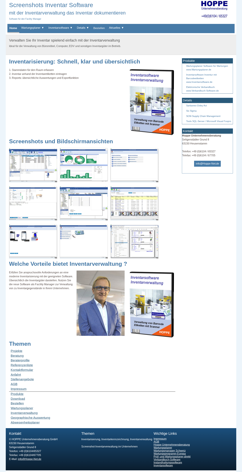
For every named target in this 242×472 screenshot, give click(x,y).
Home (13, 28)
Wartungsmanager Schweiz (170, 450)
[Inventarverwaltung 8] (84, 257)
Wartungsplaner (22, 408)
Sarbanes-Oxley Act (196, 105)
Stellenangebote (22, 379)
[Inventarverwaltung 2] (84, 180)
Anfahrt (16, 374)
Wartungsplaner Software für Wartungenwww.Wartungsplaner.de (207, 68)
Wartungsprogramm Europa (170, 453)
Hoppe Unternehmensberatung (172, 444)
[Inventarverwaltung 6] (134, 219)
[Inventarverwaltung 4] (33, 219)
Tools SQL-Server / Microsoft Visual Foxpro (208, 121)
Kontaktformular (22, 370)
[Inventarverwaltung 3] (134, 181)
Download (18, 398)
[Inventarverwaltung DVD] (151, 134)
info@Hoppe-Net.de (207, 163)
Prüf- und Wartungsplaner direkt (172, 456)
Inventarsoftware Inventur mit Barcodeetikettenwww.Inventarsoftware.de (201, 78)
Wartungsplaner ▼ (32, 27)
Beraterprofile (20, 360)
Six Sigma (191, 110)
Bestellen (99, 28)
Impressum (19, 389)
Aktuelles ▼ (116, 27)
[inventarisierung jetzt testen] (151, 337)
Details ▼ (83, 27)
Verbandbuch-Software (167, 459)
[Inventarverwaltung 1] (33, 181)
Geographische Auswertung (30, 417)
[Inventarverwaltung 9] (134, 257)
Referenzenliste (22, 365)
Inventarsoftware (163, 465)
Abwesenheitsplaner (25, 422)
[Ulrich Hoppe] (101, 335)
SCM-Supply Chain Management (203, 116)
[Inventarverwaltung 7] (33, 257)
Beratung (17, 355)
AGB (14, 384)
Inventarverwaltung (24, 413)
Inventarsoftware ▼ (60, 27)
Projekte (16, 351)
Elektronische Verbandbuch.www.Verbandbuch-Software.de (202, 89)
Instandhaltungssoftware (168, 462)
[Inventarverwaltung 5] (84, 219)
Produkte (17, 394)
